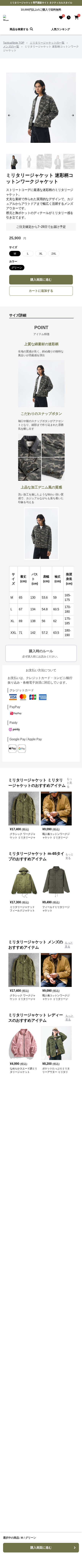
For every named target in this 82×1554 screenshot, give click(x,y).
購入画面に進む (41, 279)
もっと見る (69, 782)
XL (41, 253)
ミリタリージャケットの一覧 (47, 42)
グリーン (16, 267)
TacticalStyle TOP (13, 42)
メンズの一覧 (11, 46)
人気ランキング (60, 29)
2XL (53, 253)
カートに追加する (41, 290)
